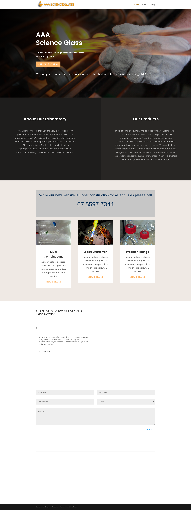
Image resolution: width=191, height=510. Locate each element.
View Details (53, 282)
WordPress (73, 507)
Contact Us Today (48, 64)
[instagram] (98, 492)
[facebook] (88, 492)
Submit (149, 429)
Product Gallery (148, 5)
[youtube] (103, 492)
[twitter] (93, 492)
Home (136, 5)
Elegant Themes (51, 507)
